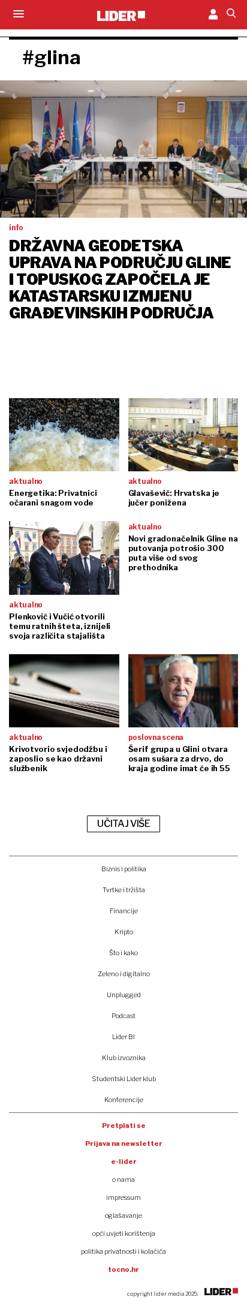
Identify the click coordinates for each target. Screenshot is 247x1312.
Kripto (124, 932)
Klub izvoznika (124, 1058)
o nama (123, 1179)
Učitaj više (123, 823)
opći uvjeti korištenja (123, 1233)
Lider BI (123, 1037)
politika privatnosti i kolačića (123, 1251)
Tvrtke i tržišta (124, 890)
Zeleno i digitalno (124, 974)
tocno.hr (123, 1269)
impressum (123, 1197)
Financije (124, 911)
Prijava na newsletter (123, 1143)
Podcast (123, 1016)
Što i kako (123, 953)
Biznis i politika (123, 869)
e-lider (124, 1161)
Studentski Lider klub (124, 1079)
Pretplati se (124, 1125)
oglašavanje (123, 1215)
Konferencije (123, 1100)
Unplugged (124, 995)
